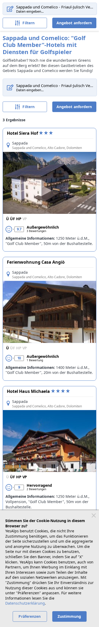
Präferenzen (29, 616)
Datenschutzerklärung (25, 603)
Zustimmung (69, 616)
